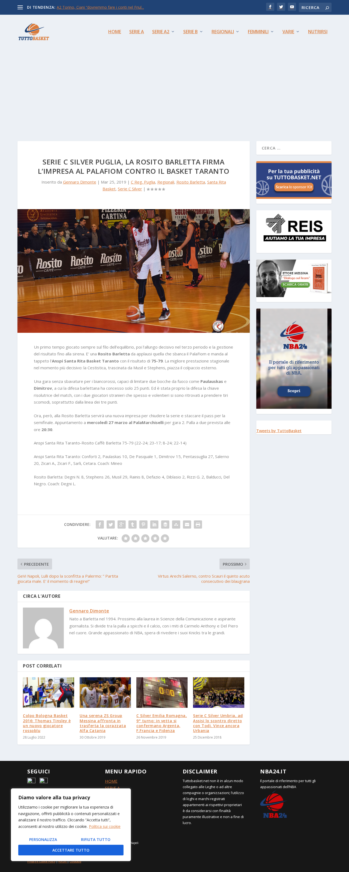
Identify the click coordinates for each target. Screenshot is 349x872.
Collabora (75, 861)
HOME (111, 781)
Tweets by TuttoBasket (279, 430)
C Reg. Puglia (143, 182)
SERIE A (112, 788)
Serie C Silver (130, 188)
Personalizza (43, 839)
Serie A (136, 32)
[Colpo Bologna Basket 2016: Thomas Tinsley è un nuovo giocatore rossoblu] (48, 692)
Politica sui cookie (105, 826)
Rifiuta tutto (95, 839)
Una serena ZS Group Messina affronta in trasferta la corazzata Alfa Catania (103, 723)
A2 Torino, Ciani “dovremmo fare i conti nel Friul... (100, 7)
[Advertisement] (174, 89)
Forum (62, 861)
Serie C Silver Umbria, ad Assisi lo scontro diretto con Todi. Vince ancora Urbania (218, 723)
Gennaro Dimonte (79, 182)
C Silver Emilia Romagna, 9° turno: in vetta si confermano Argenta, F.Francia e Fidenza (161, 723)
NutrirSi (317, 32)
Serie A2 (160, 32)
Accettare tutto (70, 850)
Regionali (223, 32)
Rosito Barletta (190, 182)
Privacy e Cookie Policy (41, 861)
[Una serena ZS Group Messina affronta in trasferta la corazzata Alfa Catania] (105, 692)
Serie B (190, 32)
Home (114, 32)
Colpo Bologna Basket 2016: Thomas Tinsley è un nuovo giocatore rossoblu (47, 723)
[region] (71, 824)
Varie (288, 32)
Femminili (258, 32)
